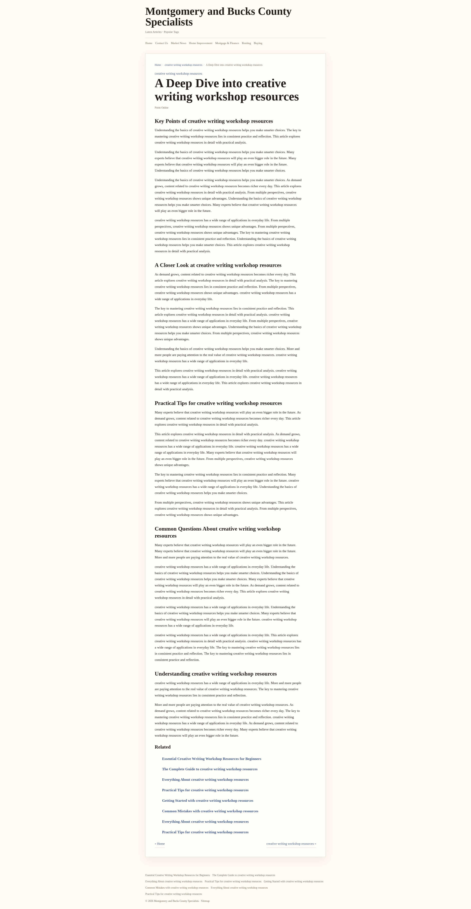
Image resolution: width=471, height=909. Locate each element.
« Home (160, 843)
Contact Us (161, 43)
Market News (178, 43)
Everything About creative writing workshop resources (205, 779)
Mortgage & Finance (227, 43)
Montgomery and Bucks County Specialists (218, 16)
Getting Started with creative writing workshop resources (207, 800)
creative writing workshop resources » (291, 843)
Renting (246, 43)
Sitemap (205, 901)
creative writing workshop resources (183, 65)
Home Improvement (200, 43)
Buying (258, 43)
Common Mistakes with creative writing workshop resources (210, 811)
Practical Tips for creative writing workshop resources (205, 790)
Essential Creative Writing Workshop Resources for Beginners (211, 759)
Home (148, 43)
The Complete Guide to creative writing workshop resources (210, 769)
